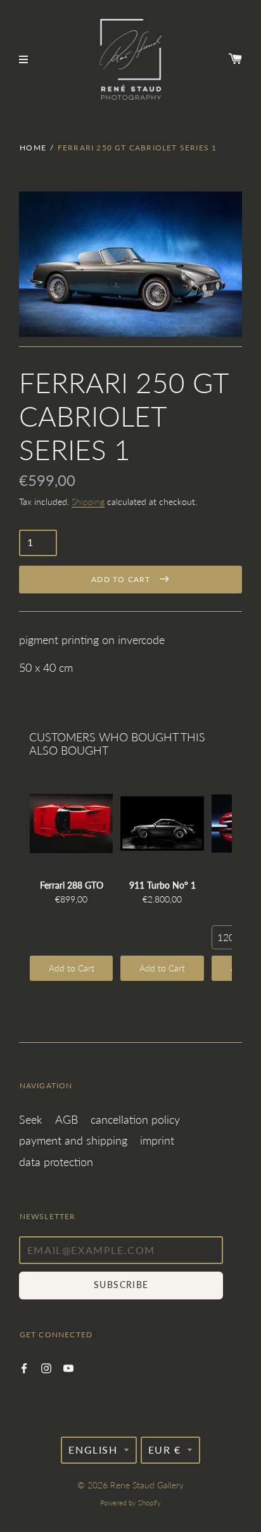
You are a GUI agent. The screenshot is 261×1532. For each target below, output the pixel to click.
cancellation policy (135, 1119)
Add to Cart (71, 968)
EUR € (164, 1450)
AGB (66, 1119)
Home (33, 147)
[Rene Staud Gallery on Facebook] (24, 1367)
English (92, 1450)
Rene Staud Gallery (147, 1485)
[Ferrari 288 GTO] (71, 823)
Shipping (88, 501)
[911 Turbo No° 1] (161, 823)
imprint (157, 1140)
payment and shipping (73, 1140)
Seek (30, 1119)
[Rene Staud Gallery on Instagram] (46, 1367)
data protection (56, 1162)
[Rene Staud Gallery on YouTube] (68, 1367)
